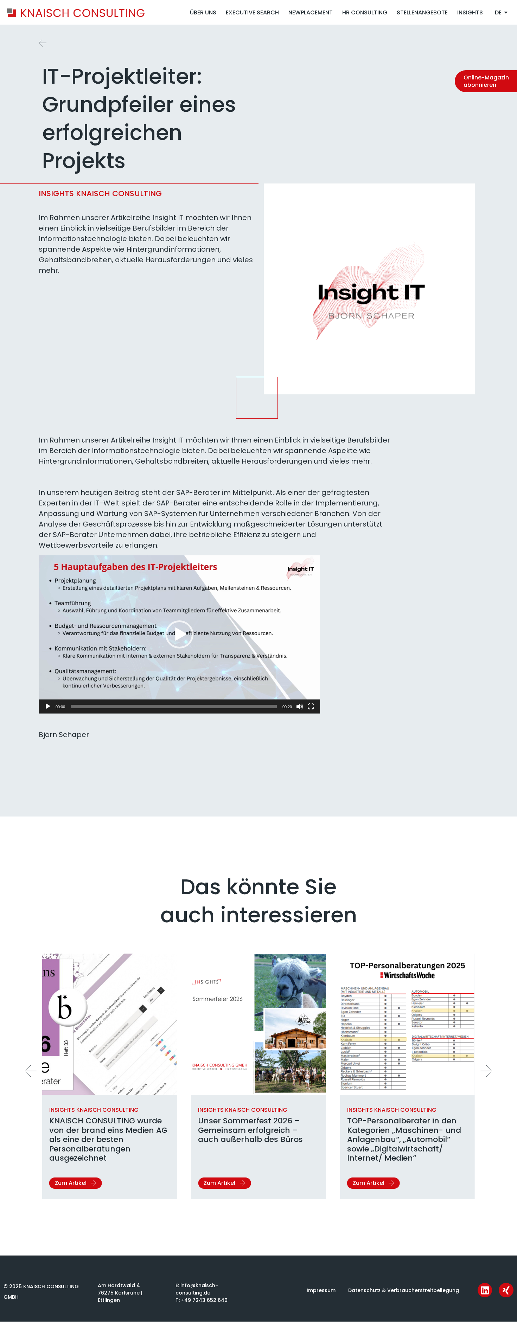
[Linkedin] (485, 1290)
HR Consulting (364, 12)
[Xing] (506, 1290)
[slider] (174, 706)
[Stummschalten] (299, 706)
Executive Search (252, 12)
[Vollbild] (310, 706)
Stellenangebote (422, 12)
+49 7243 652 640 (204, 1300)
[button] (179, 634)
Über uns (203, 12)
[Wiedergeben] (47, 706)
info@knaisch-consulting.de (196, 1289)
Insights (470, 12)
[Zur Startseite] (76, 12)
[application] (179, 634)
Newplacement (310, 12)
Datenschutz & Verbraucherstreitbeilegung (403, 1290)
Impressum (321, 1290)
